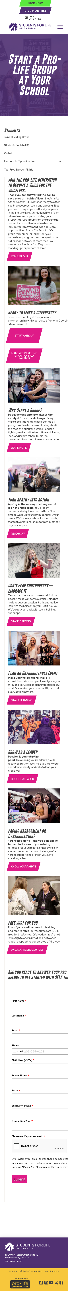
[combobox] (17, 1051)
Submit (19, 1179)
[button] (60, 27)
